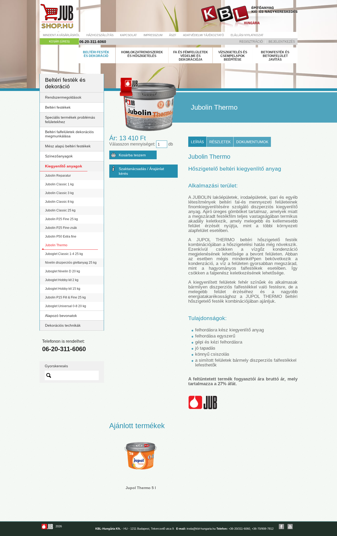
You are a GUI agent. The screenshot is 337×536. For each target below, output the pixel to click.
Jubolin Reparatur (58, 175)
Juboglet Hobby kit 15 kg (62, 289)
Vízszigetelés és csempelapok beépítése (232, 55)
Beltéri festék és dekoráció (96, 54)
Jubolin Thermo (56, 245)
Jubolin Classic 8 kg (59, 202)
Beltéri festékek (58, 107)
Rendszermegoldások (63, 97)
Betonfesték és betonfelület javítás (275, 55)
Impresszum (152, 35)
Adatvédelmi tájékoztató (203, 35)
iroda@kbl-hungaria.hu (201, 528)
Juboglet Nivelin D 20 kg (62, 271)
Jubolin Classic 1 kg (59, 184)
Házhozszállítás (99, 35)
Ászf (172, 35)
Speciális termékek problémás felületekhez (70, 119)
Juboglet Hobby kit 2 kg (61, 280)
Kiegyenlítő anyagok (63, 166)
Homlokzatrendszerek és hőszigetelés (142, 54)
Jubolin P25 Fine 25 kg (61, 219)
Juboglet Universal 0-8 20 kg (65, 306)
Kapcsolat (128, 35)
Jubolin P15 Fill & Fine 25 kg (65, 297)
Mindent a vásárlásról (61, 35)
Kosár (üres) (59, 41)
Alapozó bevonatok (61, 315)
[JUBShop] (57, 16)
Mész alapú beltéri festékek (68, 146)
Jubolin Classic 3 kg (59, 193)
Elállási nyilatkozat (247, 35)
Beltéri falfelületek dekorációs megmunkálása (69, 134)
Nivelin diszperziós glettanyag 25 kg (71, 262)
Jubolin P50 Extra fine (60, 236)
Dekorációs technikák (63, 325)
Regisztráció (251, 42)
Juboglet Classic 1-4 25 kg (64, 254)
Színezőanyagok (59, 156)
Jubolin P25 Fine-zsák (61, 228)
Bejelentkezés (282, 42)
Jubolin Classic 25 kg (60, 210)
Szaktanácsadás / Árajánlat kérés (141, 171)
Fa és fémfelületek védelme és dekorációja (190, 55)
